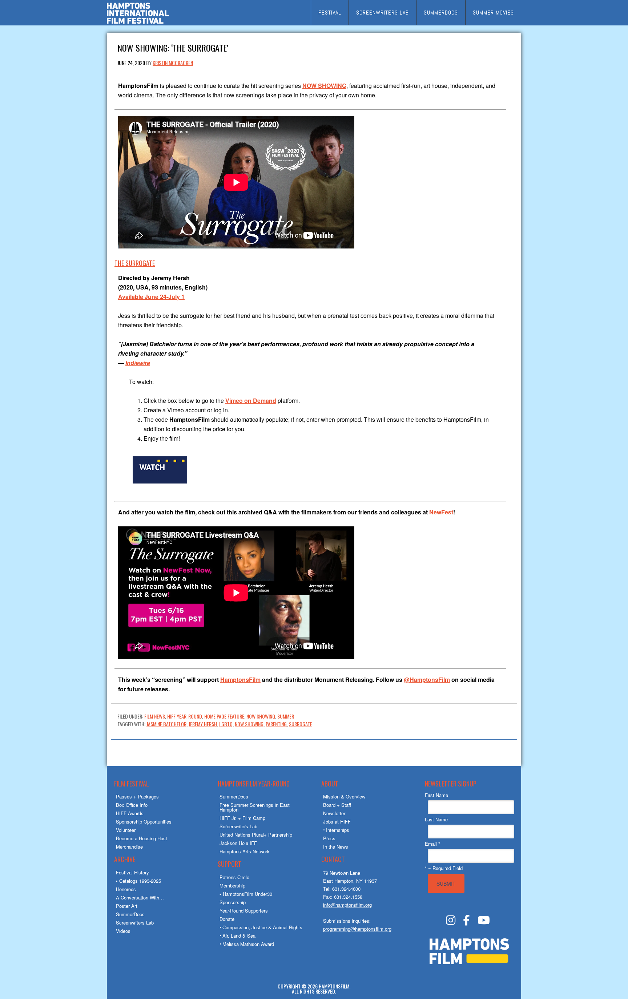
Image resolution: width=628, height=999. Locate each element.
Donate (227, 918)
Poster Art (126, 905)
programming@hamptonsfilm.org (357, 928)
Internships (337, 829)
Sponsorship (233, 902)
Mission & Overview (344, 796)
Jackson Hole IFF (238, 843)
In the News (335, 846)
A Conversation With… (140, 897)
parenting (276, 724)
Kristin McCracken (173, 62)
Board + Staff (337, 804)
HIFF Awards (130, 813)
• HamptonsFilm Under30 (246, 893)
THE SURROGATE (134, 263)
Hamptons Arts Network (245, 851)
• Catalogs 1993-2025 (138, 880)
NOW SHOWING (260, 716)
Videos (123, 930)
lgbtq (226, 724)
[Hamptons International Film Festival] (138, 23)
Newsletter (334, 813)
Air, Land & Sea (238, 935)
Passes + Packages (137, 796)
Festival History (132, 872)
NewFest (441, 512)
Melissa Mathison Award (248, 944)
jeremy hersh (203, 724)
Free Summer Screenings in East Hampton (255, 807)
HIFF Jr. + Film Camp (242, 817)
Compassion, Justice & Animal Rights (262, 927)
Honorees (126, 889)
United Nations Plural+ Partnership (256, 834)
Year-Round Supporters (244, 910)
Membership (232, 885)
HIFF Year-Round (184, 716)
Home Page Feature (224, 716)
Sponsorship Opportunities (144, 821)
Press (329, 838)
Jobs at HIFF (337, 821)
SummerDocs (130, 914)
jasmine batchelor (166, 724)
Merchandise (129, 846)
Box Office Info (132, 804)
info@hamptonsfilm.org (347, 904)
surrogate (300, 724)
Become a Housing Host (141, 838)
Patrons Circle (234, 877)
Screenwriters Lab (135, 922)
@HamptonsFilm (427, 679)
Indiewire (137, 363)
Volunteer (126, 829)
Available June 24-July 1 (151, 296)
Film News (154, 716)
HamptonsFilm (240, 679)
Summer (285, 716)
